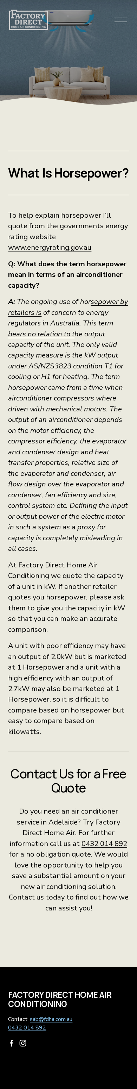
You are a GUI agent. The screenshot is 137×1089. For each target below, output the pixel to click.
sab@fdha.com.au (51, 1019)
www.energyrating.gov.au (49, 247)
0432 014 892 (104, 843)
